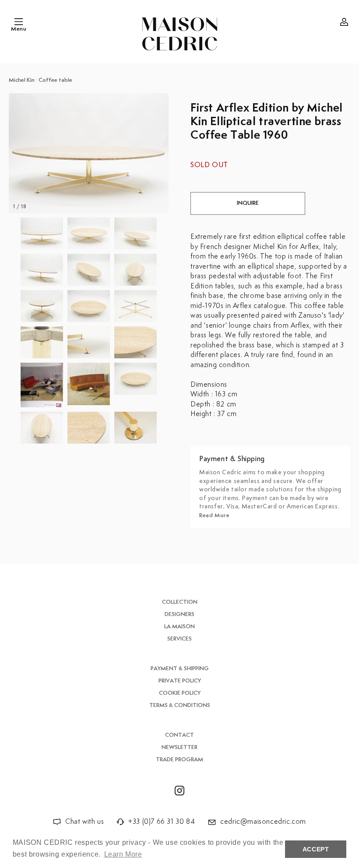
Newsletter (179, 747)
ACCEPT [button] (316, 849)
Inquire (248, 203)
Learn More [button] (123, 854)
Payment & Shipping (180, 669)
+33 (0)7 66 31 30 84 (161, 822)
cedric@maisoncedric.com (263, 822)
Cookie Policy (180, 693)
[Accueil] (179, 34)
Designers (179, 614)
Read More (214, 515)
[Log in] (344, 22)
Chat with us (84, 822)
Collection (179, 602)
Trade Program (179, 760)
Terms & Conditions (179, 705)
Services (179, 639)
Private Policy (179, 681)
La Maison (179, 627)
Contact (179, 735)
